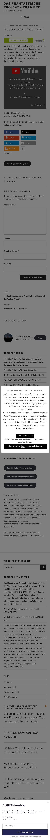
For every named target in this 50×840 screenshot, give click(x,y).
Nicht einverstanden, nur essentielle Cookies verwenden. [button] (25, 447)
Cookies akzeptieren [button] (25, 436)
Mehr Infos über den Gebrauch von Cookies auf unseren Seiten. (25, 440)
